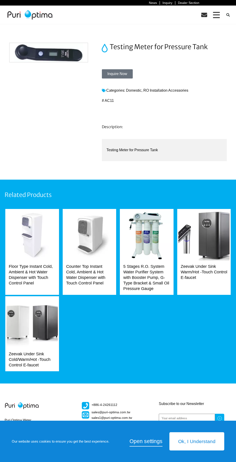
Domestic (134, 90)
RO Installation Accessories (165, 90)
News (153, 3)
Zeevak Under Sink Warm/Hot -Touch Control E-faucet (204, 272)
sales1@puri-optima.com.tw (111, 418)
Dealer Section (188, 3)
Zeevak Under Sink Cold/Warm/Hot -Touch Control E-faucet (29, 359)
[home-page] (30, 15)
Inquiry (167, 3)
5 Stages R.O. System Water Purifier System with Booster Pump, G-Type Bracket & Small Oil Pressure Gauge (146, 277)
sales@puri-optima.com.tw (110, 412)
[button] (216, 14)
